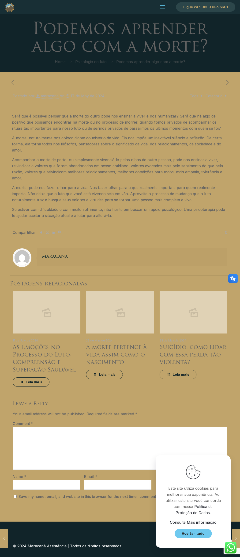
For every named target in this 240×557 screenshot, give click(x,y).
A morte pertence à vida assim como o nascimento (116, 355)
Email (90, 476)
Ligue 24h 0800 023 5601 (205, 7)
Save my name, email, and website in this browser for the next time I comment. (88, 496)
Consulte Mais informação (193, 522)
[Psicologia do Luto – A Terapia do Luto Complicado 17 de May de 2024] (236, 538)
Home (60, 61)
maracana (50, 96)
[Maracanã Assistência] (9, 7)
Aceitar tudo (193, 533)
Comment (23, 423)
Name (19, 476)
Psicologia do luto (91, 61)
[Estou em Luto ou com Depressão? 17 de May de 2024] (4, 538)
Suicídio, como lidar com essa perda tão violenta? (193, 355)
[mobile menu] (163, 7)
